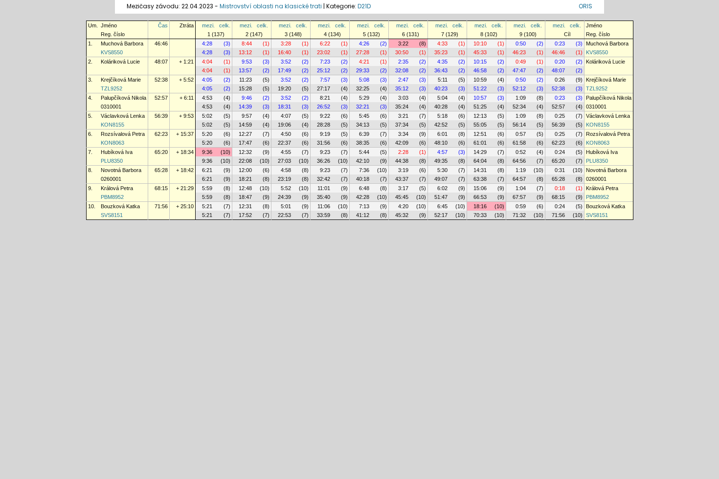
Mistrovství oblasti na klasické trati (271, 6)
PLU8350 (112, 161)
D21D (364, 6)
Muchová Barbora (122, 43)
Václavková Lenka (123, 116)
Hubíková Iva (117, 152)
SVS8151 (112, 215)
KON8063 (112, 143)
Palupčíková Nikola (123, 98)
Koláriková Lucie (120, 62)
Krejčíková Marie (121, 80)
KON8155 (112, 125)
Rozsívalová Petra (123, 134)
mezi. (208, 25)
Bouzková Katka (120, 206)
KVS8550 (112, 52)
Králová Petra (117, 188)
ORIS (585, 6)
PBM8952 (112, 197)
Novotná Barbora (121, 170)
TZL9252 (111, 88)
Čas (163, 25)
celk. (224, 25)
